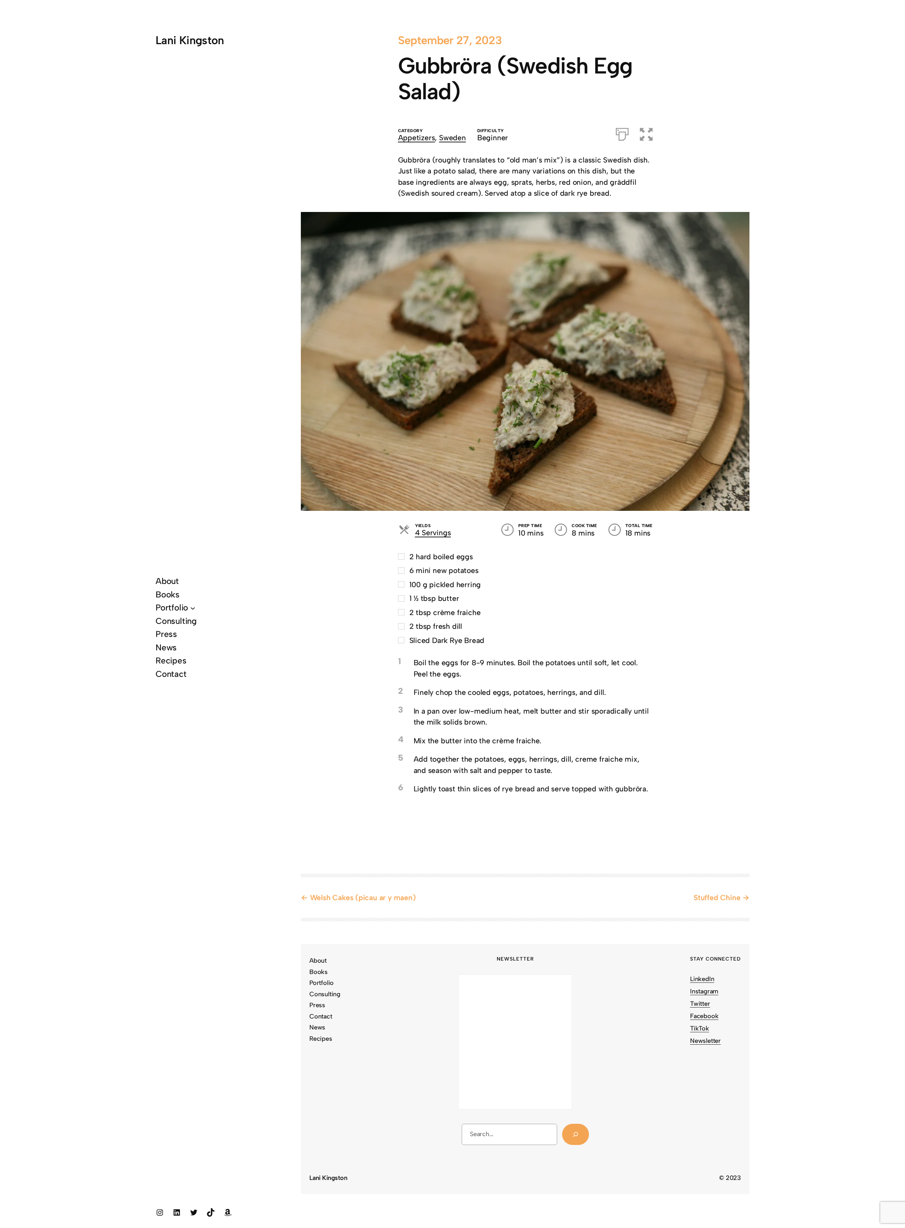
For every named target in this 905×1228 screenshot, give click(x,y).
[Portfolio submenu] (192, 607)
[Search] (575, 1134)
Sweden (452, 137)
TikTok (699, 1028)
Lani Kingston (190, 40)
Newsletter (705, 1041)
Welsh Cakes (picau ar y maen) (363, 897)
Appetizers (416, 137)
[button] (646, 132)
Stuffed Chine (717, 897)
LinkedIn (702, 979)
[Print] (622, 132)
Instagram (704, 991)
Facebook (704, 1016)
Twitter (700, 1004)
